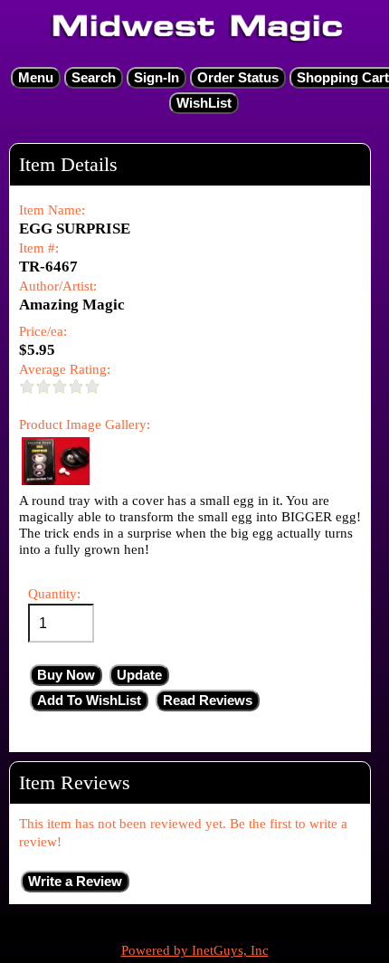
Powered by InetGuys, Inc (195, 950)
